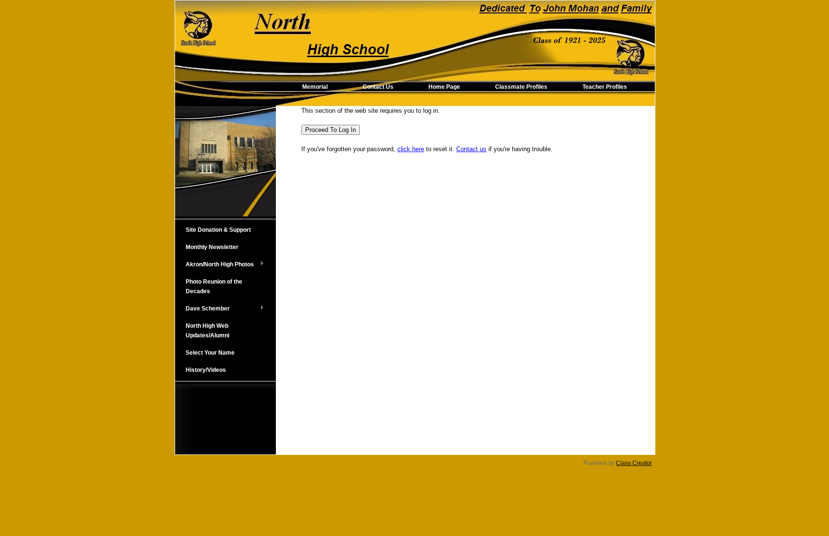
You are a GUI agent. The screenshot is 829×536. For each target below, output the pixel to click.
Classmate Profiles (521, 86)
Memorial (315, 86)
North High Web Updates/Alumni (207, 330)
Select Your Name (210, 352)
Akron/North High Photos (214, 265)
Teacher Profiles (604, 86)
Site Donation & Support (218, 229)
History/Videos (206, 370)
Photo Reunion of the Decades (214, 286)
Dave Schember (202, 309)
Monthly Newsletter (212, 247)
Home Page (444, 86)
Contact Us (378, 86)
